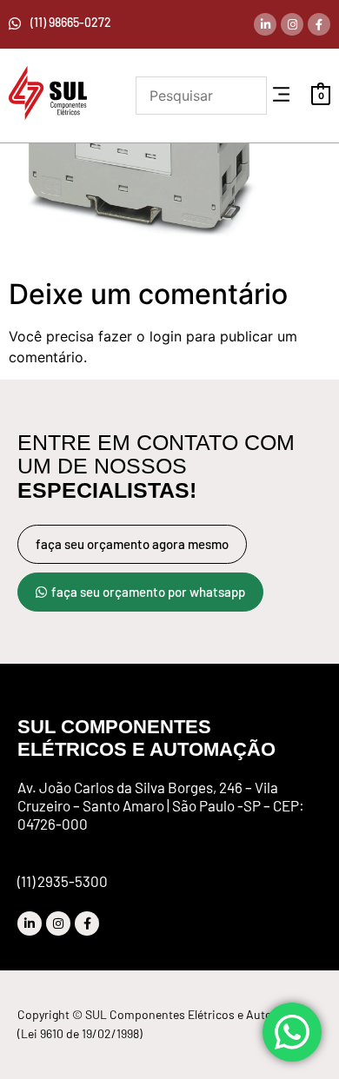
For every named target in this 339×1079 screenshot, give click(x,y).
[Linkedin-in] (265, 24)
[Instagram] (292, 24)
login (166, 336)
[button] (280, 95)
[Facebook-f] (319, 24)
